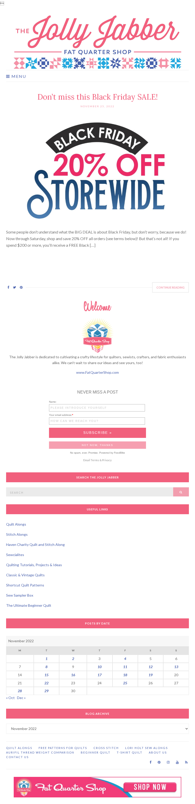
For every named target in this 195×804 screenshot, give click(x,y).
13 (176, 667)
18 (125, 675)
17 (100, 675)
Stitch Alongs (17, 534)
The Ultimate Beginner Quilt (28, 605)
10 (100, 667)
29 (46, 691)
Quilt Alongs (16, 524)
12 (151, 667)
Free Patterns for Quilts (63, 747)
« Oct (10, 697)
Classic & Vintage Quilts (25, 575)
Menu (18, 76)
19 (151, 675)
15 (46, 675)
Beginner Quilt (95, 752)
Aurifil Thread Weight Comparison (40, 752)
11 (125, 667)
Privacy (107, 460)
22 (46, 683)
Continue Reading (170, 287)
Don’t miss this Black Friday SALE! (97, 97)
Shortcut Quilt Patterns (25, 585)
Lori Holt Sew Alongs (146, 747)
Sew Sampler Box (19, 595)
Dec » (21, 697)
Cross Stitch (106, 747)
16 (73, 675)
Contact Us (17, 757)
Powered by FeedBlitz (112, 452)
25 (125, 683)
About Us (158, 752)
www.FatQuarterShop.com (97, 372)
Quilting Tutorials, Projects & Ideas (34, 565)
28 (20, 691)
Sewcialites (15, 554)
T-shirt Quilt (129, 752)
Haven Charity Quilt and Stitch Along (35, 544)
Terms (95, 460)
